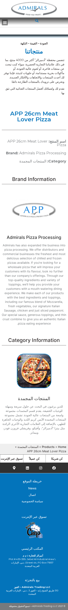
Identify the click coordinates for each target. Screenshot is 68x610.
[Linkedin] (27, 467)
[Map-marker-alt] (14, 467)
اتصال (32, 495)
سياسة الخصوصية (32, 501)
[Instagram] (40, 467)
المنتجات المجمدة (32, 161)
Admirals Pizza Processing (42, 153)
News (32, 488)
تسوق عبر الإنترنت (12, 458)
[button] (5, 22)
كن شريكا (57, 458)
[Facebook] (53, 467)
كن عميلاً (34, 458)
